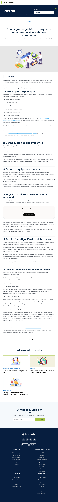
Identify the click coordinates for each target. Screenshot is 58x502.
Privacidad (40, 498)
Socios (16, 484)
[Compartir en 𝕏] (29, 339)
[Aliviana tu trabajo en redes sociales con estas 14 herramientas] (15, 382)
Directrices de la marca (16, 486)
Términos (51, 498)
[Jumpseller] (29, 434)
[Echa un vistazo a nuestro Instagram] (27, 439)
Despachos (16, 464)
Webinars (42, 486)
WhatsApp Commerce (42, 459)
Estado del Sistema (41, 493)
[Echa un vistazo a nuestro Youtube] (34, 439)
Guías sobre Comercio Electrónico (11, 368)
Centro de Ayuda (42, 477)
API (41, 491)
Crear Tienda (40, 419)
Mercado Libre (42, 464)
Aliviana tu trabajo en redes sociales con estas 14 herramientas (15, 393)
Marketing (32, 368)
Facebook (42, 455)
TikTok (41, 469)
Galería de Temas (16, 459)
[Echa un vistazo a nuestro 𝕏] (30, 439)
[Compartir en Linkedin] (33, 339)
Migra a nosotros (42, 479)
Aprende (42, 482)
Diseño (41, 489)
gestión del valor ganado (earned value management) (22, 133)
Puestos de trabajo (16, 479)
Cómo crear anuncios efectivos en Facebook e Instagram (42, 371)
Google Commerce (41, 462)
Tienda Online (42, 452)
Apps (16, 462)
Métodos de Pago (16, 452)
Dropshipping (42, 471)
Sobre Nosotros (16, 477)
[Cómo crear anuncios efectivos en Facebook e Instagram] (42, 361)
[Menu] (56, 2)
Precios (16, 482)
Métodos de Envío (16, 457)
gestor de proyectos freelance (33, 328)
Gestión (38, 12)
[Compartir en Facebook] (25, 339)
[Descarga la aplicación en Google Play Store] (25, 444)
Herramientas (42, 484)
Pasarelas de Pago (16, 455)
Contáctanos (16, 489)
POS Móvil (41, 466)
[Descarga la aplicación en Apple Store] (32, 444)
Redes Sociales (7, 390)
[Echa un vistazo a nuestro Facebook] (23, 439)
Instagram (41, 457)
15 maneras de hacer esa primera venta (15, 371)
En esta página (10, 76)
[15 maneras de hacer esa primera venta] (15, 361)
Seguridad (46, 498)
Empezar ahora (29, 214)
